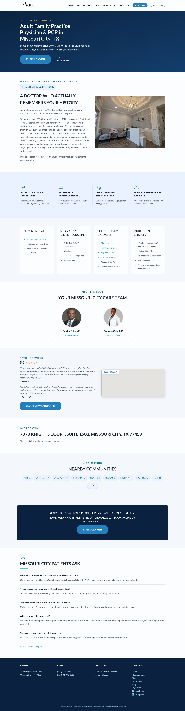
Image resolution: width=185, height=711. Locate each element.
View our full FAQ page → (31, 646)
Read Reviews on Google (41, 406)
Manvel (157, 478)
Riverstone (79, 478)
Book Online (140, 5)
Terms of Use (99, 707)
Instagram (139, 694)
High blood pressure (109, 248)
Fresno (92, 486)
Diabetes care (107, 243)
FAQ (134, 684)
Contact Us (124, 5)
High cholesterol (108, 252)
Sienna (27, 478)
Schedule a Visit (35, 59)
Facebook (139, 691)
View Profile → (71, 335)
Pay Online (158, 5)
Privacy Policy (86, 707)
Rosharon (125, 478)
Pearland (110, 478)
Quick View (137, 681)
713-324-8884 (62, 59)
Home (70, 5)
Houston (95, 478)
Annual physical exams (36, 239)
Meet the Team (138, 675)
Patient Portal (109, 5)
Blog (97, 5)
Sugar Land (142, 478)
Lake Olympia (61, 478)
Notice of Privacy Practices (116, 707)
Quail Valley (42, 478)
